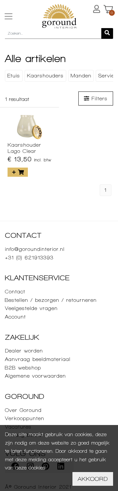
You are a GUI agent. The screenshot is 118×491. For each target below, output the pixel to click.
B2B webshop (23, 367)
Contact (15, 291)
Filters (98, 98)
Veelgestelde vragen (31, 308)
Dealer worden (24, 350)
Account (15, 316)
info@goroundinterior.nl (35, 249)
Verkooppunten (24, 418)
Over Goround (23, 410)
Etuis (13, 75)
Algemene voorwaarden (35, 376)
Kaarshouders (45, 75)
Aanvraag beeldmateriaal (37, 359)
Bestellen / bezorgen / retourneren (51, 300)
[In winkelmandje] (18, 172)
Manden (80, 75)
